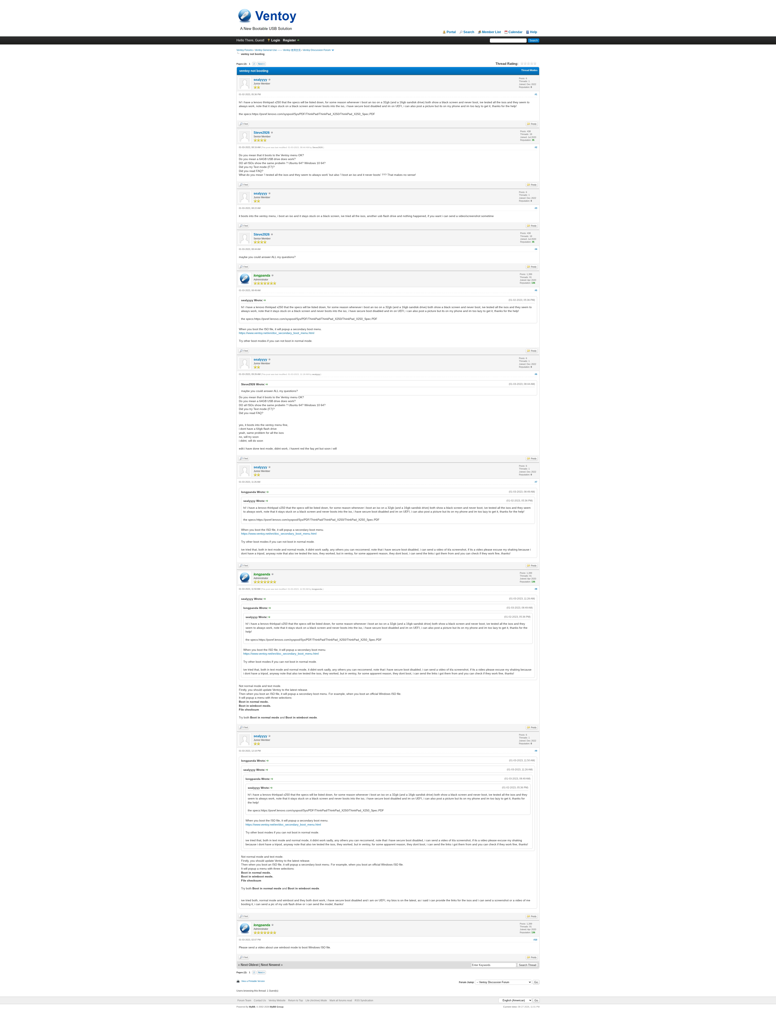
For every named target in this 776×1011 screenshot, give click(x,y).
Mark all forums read (341, 1000)
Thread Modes (529, 70)
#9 (536, 751)
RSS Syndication (364, 1000)
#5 (536, 290)
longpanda (317, 589)
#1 (536, 94)
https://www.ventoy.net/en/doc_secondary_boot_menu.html (276, 333)
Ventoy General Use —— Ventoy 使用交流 (278, 50)
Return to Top (295, 1000)
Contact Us (260, 1000)
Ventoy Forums (244, 50)
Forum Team (244, 1000)
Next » (261, 64)
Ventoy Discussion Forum (317, 50)
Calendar (515, 32)
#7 (536, 482)
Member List (491, 32)
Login (275, 40)
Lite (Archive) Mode (316, 1000)
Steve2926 (262, 132)
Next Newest (270, 965)
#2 (536, 147)
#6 (536, 374)
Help (533, 32)
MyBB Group (277, 1007)
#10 (535, 939)
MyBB (252, 1007)
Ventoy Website (277, 1000)
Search (468, 32)
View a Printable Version (253, 981)
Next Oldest (249, 965)
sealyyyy (260, 79)
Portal (451, 32)
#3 (536, 208)
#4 (536, 249)
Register (289, 40)
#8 (536, 589)
